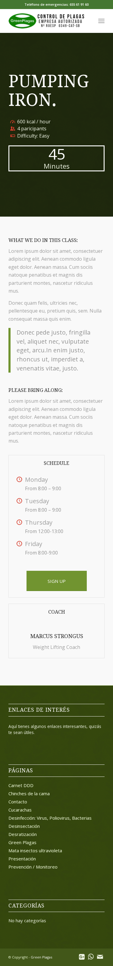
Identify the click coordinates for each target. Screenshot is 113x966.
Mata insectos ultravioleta (35, 850)
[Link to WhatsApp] (91, 956)
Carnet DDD (20, 785)
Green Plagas (22, 842)
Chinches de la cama (29, 793)
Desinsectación (24, 826)
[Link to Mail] (100, 956)
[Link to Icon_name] (81, 956)
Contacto (17, 802)
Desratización (22, 834)
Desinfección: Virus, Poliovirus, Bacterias (50, 818)
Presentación (22, 859)
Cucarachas (20, 810)
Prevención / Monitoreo (33, 867)
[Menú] (101, 21)
